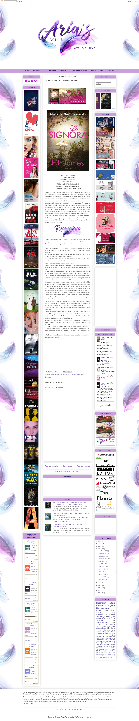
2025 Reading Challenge (31, 542)
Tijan (100, 651)
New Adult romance (103, 635)
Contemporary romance (59, 374)
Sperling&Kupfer (102, 622)
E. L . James (72, 374)
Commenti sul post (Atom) (70, 471)
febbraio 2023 (102, 577)
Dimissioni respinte (103, 368)
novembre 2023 (103, 553)
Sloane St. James (103, 339)
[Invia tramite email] (64, 372)
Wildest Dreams (103, 376)
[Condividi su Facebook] (69, 372)
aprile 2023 (101, 571)
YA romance (99, 647)
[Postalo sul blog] (66, 372)
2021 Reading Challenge (31, 625)
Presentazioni (102, 605)
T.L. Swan (104, 370)
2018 (100, 593)
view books (35, 559)
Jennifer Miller (108, 652)
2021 (100, 585)
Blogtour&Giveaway (79, 70)
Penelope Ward (110, 643)
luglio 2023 (101, 564)
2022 (100, 582)
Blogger (88, 717)
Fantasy (98, 636)
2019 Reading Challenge (31, 583)
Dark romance (110, 636)
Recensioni (48, 377)
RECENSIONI (52, 70)
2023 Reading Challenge (31, 666)
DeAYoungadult (100, 654)
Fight (102, 337)
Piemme (98, 631)
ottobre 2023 (102, 556)
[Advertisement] (67, 446)
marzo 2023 (101, 574)
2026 (100, 541)
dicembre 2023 (102, 551)
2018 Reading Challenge (31, 562)
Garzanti (112, 624)
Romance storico (103, 649)
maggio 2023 (102, 569)
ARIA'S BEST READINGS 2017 (103, 657)
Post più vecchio (83, 466)
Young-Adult (105, 626)
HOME (27, 70)
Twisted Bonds (103, 358)
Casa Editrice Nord (105, 633)
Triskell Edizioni (105, 638)
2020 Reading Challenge (31, 604)
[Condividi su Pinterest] (71, 372)
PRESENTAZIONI (38, 70)
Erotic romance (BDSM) (107, 644)
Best (108, 617)
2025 (100, 543)
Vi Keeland (108, 641)
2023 (100, 549)
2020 (100, 588)
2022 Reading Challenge (31, 645)
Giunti (113, 649)
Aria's (32, 545)
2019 (100, 590)
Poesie (109, 654)
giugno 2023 (102, 566)
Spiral (102, 383)
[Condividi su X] (68, 372)
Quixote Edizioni (110, 631)
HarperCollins (100, 639)
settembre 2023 (103, 558)
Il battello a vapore (108, 655)
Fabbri (98, 643)
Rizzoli (109, 630)
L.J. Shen (104, 378)
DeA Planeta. (111, 647)
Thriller (98, 624)
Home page (67, 466)
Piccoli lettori (97, 70)
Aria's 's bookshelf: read (105, 334)
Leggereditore (101, 628)
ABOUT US (110, 70)
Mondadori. (80, 374)
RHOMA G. (109, 646)
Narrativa (99, 620)
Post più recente (51, 466)
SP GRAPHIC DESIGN (75, 709)
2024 (100, 546)
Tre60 (101, 646)
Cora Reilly (104, 360)
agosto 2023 (102, 561)
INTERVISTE (64, 70)
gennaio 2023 (102, 579)
